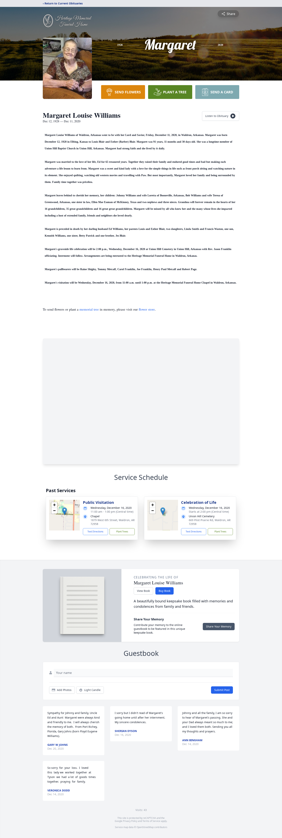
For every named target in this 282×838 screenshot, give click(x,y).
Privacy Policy (130, 821)
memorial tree (89, 309)
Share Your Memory (218, 626)
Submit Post (222, 690)
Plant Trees (122, 531)
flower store (147, 309)
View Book (143, 591)
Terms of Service (151, 821)
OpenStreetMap (145, 827)
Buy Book (164, 591)
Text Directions (95, 531)
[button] (64, 511)
